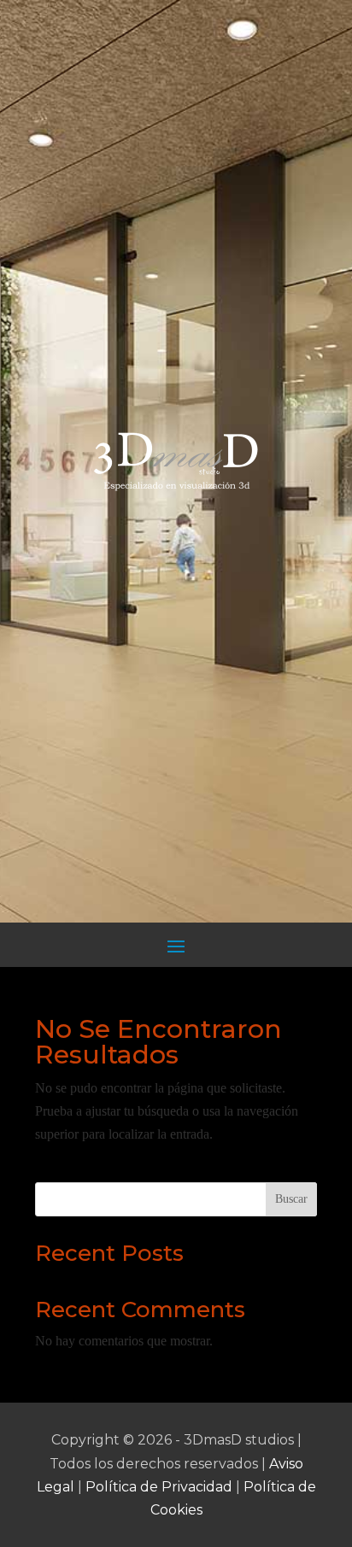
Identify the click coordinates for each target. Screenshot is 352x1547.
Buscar (291, 1198)
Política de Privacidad (158, 1487)
